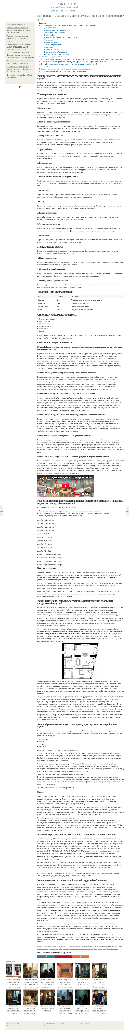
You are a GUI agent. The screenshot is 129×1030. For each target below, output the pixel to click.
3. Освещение (48, 40)
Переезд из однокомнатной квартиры (102, 946)
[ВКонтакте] (46, 956)
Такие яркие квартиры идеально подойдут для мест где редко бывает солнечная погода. (19, 47)
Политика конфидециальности (51, 1025)
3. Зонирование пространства (54, 32)
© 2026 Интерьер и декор (13, 1023)
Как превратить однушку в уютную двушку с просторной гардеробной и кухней (70, 25)
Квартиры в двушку (117, 946)
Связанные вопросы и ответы (52, 57)
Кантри (45, 66)
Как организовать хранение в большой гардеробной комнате (63, 71)
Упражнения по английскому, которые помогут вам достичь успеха (18, 38)
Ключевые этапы (77, 949)
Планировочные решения (49, 946)
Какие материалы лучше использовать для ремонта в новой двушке (66, 69)
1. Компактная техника (51, 42)
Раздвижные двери (61, 946)
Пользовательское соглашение (57, 1023)
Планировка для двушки (100, 949)
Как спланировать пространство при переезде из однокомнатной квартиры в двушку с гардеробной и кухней (81, 59)
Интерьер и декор (64, 4)
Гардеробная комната (112, 949)
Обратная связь (84, 1023)
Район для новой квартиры (66, 949)
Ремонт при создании (87, 949)
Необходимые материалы (85, 946)
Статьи (72, 10)
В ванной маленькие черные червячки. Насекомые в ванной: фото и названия (18, 30)
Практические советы (72, 946)
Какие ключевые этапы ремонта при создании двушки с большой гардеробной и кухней (73, 61)
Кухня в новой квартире (43, 949)
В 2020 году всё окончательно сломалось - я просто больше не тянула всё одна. (19, 69)
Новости (64, 10)
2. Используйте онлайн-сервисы (55, 52)
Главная (54, 10)
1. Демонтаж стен (49, 28)
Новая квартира (54, 949)
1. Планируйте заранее (51, 49)
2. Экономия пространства (53, 45)
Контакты (46, 1023)
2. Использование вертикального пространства (60, 37)
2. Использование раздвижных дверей (57, 30)
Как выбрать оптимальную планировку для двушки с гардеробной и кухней (69, 64)
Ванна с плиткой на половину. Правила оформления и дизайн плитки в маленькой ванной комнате (20, 55)
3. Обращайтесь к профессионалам (56, 54)
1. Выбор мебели (49, 35)
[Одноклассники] (80, 956)
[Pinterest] (63, 956)
